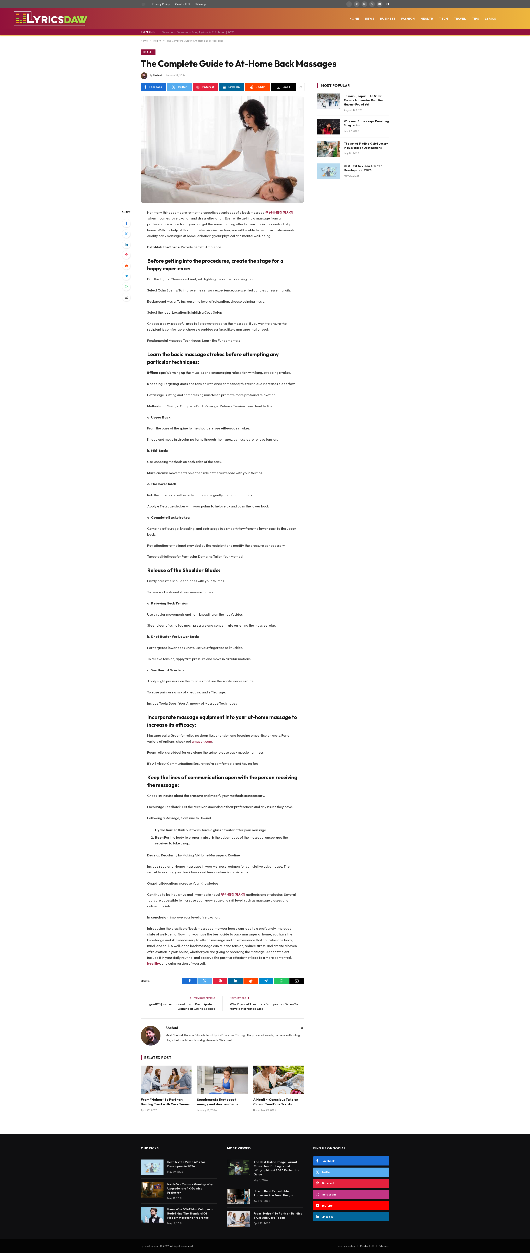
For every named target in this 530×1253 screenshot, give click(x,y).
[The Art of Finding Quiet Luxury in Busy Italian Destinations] (328, 149)
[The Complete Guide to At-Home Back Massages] (222, 149)
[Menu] (143, 4)
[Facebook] (126, 223)
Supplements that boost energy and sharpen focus (217, 1101)
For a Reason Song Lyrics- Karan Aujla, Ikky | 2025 (194, 32)
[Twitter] (126, 234)
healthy (153, 963)
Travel (460, 18)
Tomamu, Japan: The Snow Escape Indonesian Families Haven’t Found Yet (363, 100)
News (369, 18)
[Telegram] (126, 276)
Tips (475, 18)
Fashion (408, 18)
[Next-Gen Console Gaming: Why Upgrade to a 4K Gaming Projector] (152, 1190)
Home (354, 18)
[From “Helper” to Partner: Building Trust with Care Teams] (166, 1080)
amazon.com (202, 741)
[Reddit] (126, 265)
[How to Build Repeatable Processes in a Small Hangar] (238, 1196)
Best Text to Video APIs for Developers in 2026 (363, 168)
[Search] (387, 4)
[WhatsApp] (126, 286)
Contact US (182, 4)
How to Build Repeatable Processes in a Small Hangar (274, 1193)
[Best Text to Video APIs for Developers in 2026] (328, 171)
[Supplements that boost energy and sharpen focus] (222, 1080)
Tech (443, 18)
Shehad (157, 75)
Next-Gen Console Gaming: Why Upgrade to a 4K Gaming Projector (190, 1188)
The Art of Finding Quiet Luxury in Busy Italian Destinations (366, 146)
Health (427, 18)
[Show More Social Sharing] (301, 87)
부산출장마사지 (233, 894)
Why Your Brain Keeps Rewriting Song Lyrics (366, 123)
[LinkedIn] (126, 244)
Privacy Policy (161, 4)
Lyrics (490, 18)
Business (387, 18)
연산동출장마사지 (279, 212)
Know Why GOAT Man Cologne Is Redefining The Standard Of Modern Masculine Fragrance (190, 1213)
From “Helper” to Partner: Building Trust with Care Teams (165, 1101)
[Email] (126, 297)
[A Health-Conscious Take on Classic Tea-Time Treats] (278, 1080)
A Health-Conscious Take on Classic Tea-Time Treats (275, 1101)
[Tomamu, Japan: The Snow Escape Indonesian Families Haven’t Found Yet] (328, 101)
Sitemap (200, 4)
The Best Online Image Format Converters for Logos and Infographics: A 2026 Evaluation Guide (276, 1168)
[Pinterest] (126, 255)
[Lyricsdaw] (50, 18)
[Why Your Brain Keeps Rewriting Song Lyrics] (328, 126)
